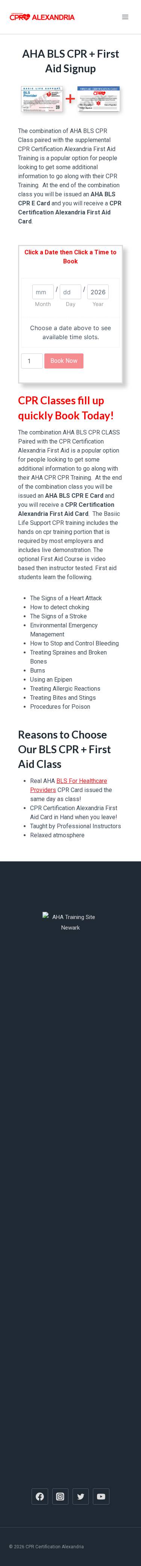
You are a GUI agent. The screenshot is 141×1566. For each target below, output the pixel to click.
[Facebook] (40, 1496)
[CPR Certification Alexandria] (43, 17)
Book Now (63, 360)
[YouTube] (101, 1496)
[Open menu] (125, 17)
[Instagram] (60, 1496)
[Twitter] (81, 1496)
